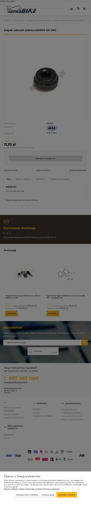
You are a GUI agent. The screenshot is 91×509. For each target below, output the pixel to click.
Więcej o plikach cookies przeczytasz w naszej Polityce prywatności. (32, 489)
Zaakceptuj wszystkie (66, 495)
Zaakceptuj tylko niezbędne (27, 495)
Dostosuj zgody (48, 495)
